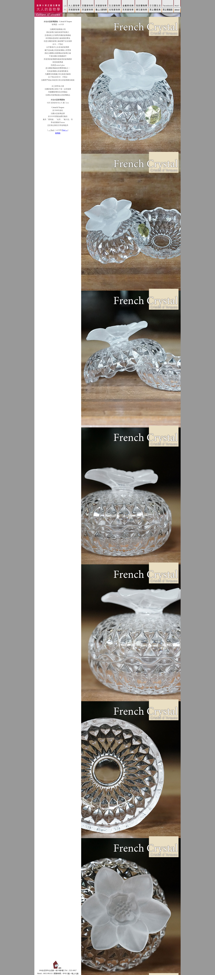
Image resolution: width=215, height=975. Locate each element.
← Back (51, 130)
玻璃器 (57, 133)
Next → (65, 130)
